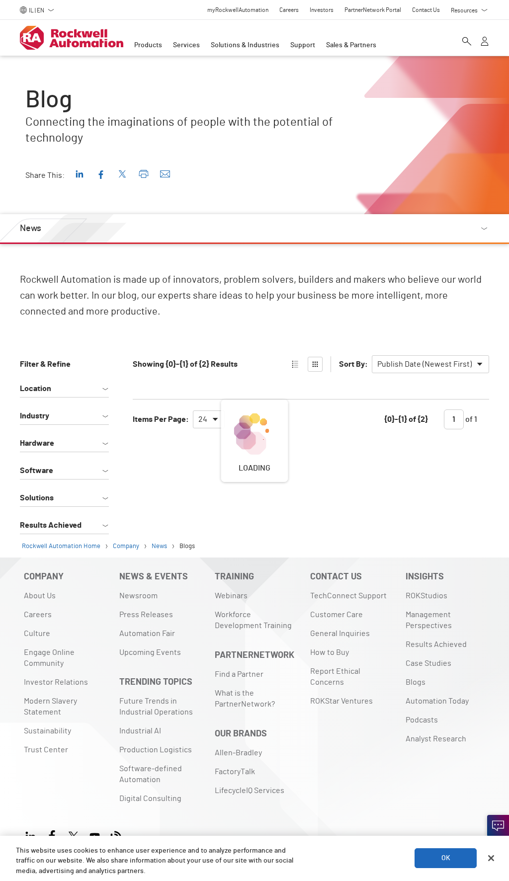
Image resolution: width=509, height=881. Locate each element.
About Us (40, 596)
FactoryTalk (235, 772)
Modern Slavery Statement (50, 706)
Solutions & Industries (245, 45)
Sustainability (47, 731)
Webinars (231, 596)
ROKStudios (426, 596)
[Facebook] (52, 835)
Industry (34, 416)
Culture (37, 634)
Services (186, 45)
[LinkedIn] (32, 835)
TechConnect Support (348, 596)
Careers (38, 615)
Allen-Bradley (238, 753)
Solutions (37, 498)
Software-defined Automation (150, 774)
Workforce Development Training (253, 620)
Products (148, 45)
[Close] (491, 858)
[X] (73, 835)
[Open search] (466, 42)
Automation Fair (147, 634)
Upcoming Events (150, 652)
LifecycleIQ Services (249, 791)
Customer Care (336, 615)
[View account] (484, 42)
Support (302, 45)
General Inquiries (340, 634)
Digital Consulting (150, 798)
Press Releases (146, 615)
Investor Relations (56, 682)
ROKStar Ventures (341, 701)
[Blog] (116, 835)
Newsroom (138, 596)
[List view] (295, 364)
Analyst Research (436, 739)
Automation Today (437, 701)
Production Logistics (155, 750)
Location (35, 389)
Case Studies (428, 663)
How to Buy (329, 652)
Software (36, 471)
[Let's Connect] (498, 826)
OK (445, 858)
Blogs (415, 682)
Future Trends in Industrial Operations (156, 706)
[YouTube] (94, 835)
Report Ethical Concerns (335, 676)
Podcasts (422, 720)
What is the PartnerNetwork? (245, 698)
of (470, 419)
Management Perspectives (429, 620)
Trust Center (46, 750)
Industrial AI (140, 731)
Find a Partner (239, 674)
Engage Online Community (49, 657)
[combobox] (430, 364)
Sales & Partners (351, 45)
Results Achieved (51, 525)
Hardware (37, 443)
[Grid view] (315, 364)
